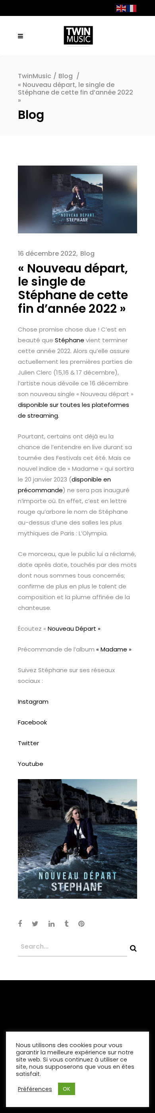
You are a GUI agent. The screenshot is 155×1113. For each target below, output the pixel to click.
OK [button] (66, 1089)
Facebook (32, 722)
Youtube (30, 764)
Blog (65, 76)
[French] (132, 7)
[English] (121, 7)
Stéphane (69, 340)
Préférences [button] (35, 1089)
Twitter (28, 743)
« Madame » (114, 649)
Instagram (33, 701)
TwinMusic (34, 76)
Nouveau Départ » (73, 628)
